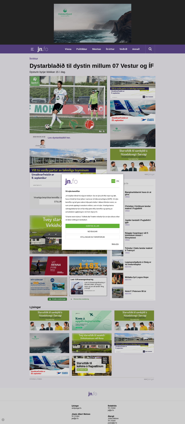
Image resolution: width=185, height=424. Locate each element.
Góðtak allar (92, 226)
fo (113, 181)
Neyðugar (92, 231)
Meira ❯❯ (115, 244)
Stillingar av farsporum (92, 237)
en (118, 181)
